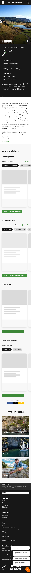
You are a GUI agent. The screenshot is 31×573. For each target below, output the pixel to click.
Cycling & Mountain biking (10, 165)
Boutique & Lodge (20, 229)
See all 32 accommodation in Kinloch (14, 275)
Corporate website (7, 557)
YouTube (6, 507)
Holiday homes (7, 229)
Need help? (5, 517)
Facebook (6, 505)
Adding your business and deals (10, 530)
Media (3, 548)
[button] (3, 2)
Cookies (4, 538)
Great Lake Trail (12, 115)
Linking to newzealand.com (9, 532)
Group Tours (17, 349)
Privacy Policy (5, 536)
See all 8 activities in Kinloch (12, 211)
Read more (7, 141)
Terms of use (5, 534)
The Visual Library (7, 550)
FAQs (3, 525)
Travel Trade (5, 553)
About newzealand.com (8, 527)
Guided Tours (6, 349)
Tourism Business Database (9, 559)
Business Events (6, 555)
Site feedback (5, 515)
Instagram (6, 503)
